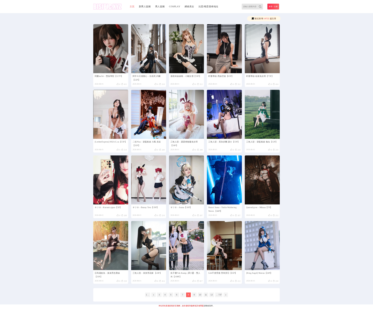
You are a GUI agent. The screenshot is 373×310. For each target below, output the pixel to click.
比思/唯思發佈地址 (208, 6)
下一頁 (226, 295)
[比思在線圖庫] (107, 6)
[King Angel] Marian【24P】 (259, 273)
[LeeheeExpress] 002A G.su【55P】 (111, 142)
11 (206, 295)
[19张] (148, 179)
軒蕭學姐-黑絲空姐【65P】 (221, 76)
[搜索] (260, 6)
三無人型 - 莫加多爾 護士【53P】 (224, 142)
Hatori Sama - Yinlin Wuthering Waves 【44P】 (222, 209)
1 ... (147, 295)
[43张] (148, 245)
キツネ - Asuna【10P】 (181, 207)
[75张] (262, 48)
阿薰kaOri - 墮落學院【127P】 (109, 76)
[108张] (186, 245)
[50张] (186, 114)
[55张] (110, 114)
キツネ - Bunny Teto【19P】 (146, 207)
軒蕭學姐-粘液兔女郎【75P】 (259, 76)
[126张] (110, 48)
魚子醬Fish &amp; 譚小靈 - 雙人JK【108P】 (185, 275)
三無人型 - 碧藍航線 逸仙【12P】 (262, 142)
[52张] (148, 48)
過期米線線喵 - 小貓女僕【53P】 (185, 76)
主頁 (132, 6)
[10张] (186, 179)
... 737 (219, 295)
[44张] (224, 179)
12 (212, 295)
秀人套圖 (160, 6)
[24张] (262, 245)
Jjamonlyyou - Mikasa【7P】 (259, 207)
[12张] (262, 114)
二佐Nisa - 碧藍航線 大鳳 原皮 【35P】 (147, 144)
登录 (270, 7)
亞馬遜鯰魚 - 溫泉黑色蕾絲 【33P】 (107, 275)
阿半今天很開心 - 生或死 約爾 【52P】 (146, 78)
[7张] (262, 179)
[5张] (110, 179)
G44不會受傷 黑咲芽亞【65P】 (222, 273)
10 (200, 295)
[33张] (110, 245)
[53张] (186, 48)
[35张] (148, 114)
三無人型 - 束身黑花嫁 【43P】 (147, 273)
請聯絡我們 (208, 306)
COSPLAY (174, 6)
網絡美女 (189, 6)
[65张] (224, 48)
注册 (276, 7)
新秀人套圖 (145, 6)
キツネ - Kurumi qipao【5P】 (108, 207)
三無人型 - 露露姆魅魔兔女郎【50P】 (184, 144)
